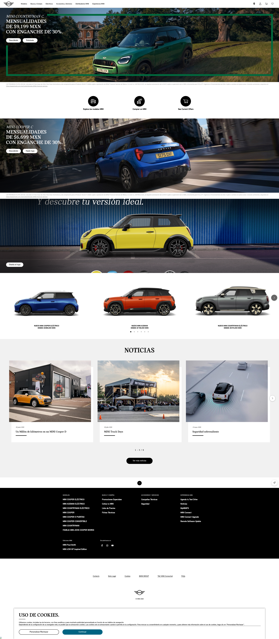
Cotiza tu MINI (108, 504)
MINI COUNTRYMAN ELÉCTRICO (76, 508)
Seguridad (145, 504)
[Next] (274, 298)
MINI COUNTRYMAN (71, 526)
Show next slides (272, 398)
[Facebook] (102, 545)
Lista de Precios (108, 508)
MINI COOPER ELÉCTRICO (73, 500)
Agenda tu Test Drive (188, 500)
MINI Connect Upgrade (189, 517)
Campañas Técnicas (149, 500)
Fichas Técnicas (108, 513)
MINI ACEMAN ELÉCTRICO (74, 504)
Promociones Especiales (112, 500)
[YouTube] (112, 545)
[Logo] (139, 592)
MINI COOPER (68, 513)
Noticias (183, 504)
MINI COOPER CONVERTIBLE (75, 521)
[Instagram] (107, 545)
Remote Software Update (190, 521)
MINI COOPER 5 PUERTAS (73, 517)
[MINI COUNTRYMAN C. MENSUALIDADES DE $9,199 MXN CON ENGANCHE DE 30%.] (139, 45)
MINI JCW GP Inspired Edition (75, 549)
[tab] (130, 331)
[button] (260, 4)
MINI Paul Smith (69, 545)
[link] (82, 4)
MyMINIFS (184, 508)
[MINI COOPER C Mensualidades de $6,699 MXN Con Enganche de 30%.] (139, 155)
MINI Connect (185, 513)
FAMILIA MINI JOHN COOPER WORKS (78, 530)
